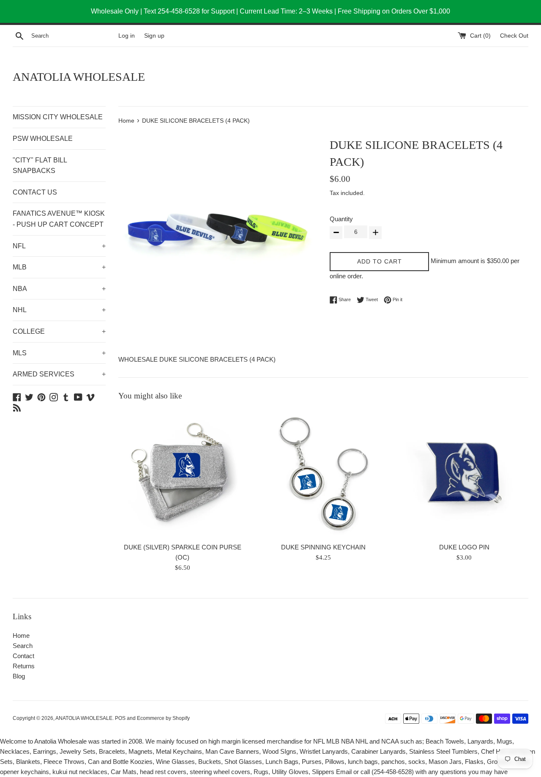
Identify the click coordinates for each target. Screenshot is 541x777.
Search (23, 645)
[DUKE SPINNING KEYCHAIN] (323, 474)
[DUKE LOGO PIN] (464, 474)
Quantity (341, 218)
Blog (19, 676)
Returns (24, 666)
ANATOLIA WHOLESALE (79, 76)
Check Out (514, 36)
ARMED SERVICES (59, 374)
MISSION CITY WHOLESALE (58, 117)
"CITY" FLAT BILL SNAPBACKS (40, 165)
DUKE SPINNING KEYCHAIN (323, 547)
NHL (59, 309)
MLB (59, 267)
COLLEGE (59, 331)
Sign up (154, 36)
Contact (23, 655)
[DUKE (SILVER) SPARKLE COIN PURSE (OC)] (182, 474)
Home (21, 635)
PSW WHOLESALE (43, 138)
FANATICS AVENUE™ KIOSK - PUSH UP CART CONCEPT (59, 219)
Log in (126, 36)
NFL (59, 246)
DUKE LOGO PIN (464, 547)
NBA (59, 288)
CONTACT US (35, 192)
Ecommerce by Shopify (163, 718)
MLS (59, 353)
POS (120, 718)
